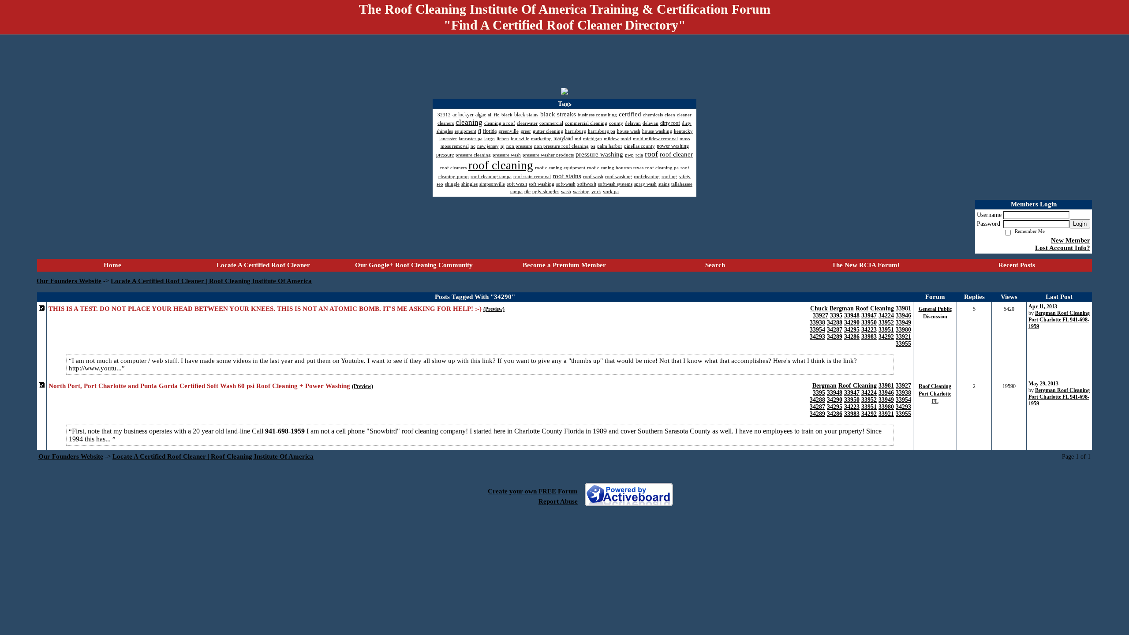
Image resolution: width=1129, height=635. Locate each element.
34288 (834, 322)
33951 (886, 329)
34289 (834, 336)
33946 (903, 315)
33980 (903, 329)
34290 (852, 322)
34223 (869, 329)
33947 (869, 315)
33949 (903, 322)
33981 (886, 385)
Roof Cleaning (857, 385)
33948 (852, 315)
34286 (852, 336)
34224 (886, 315)
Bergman (824, 385)
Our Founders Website (69, 280)
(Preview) (494, 309)
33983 (869, 336)
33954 (817, 329)
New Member (1070, 240)
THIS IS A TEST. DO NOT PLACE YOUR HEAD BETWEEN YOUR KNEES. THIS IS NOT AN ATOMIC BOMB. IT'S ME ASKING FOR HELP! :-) (265, 308)
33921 (903, 336)
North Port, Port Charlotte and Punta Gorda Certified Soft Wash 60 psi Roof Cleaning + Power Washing (199, 385)
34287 (834, 329)
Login (1080, 223)
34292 (886, 336)
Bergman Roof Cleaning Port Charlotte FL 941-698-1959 (1059, 319)
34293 (817, 336)
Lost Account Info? (1062, 247)
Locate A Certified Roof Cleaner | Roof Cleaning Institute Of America (211, 280)
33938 (817, 322)
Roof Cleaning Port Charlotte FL (935, 393)
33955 (903, 343)
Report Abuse (558, 501)
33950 (869, 322)
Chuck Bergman (832, 308)
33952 (886, 322)
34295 (852, 329)
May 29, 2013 (1043, 384)
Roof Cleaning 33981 (883, 308)
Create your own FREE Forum (533, 491)
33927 (820, 315)
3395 (836, 315)
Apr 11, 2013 (1042, 306)
